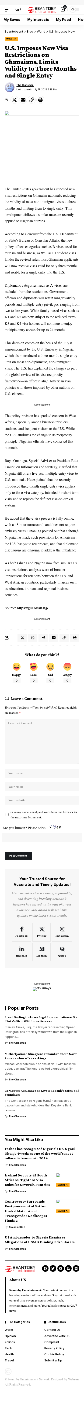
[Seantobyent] (42, 9)
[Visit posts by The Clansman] (9, 87)
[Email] (23, 100)
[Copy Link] (32, 100)
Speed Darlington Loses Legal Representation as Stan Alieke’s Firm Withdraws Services (42, 1019)
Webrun (73, 1379)
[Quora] (62, 952)
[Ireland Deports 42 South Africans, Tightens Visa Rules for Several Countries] (67, 1180)
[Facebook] (21, 932)
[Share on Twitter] (14, 100)
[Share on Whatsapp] (32, 638)
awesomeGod (17, 1227)
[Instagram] (62, 932)
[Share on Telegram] (43, 638)
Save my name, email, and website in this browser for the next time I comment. (43, 814)
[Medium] (41, 952)
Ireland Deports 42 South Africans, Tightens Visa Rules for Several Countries (27, 1180)
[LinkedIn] (21, 952)
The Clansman (25, 85)
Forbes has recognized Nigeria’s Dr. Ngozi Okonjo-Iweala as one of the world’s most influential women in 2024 (39, 1153)
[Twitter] (41, 932)
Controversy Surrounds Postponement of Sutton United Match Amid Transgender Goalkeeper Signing (26, 1210)
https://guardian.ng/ (32, 607)
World (11, 39)
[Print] (40, 100)
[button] (9, 9)
